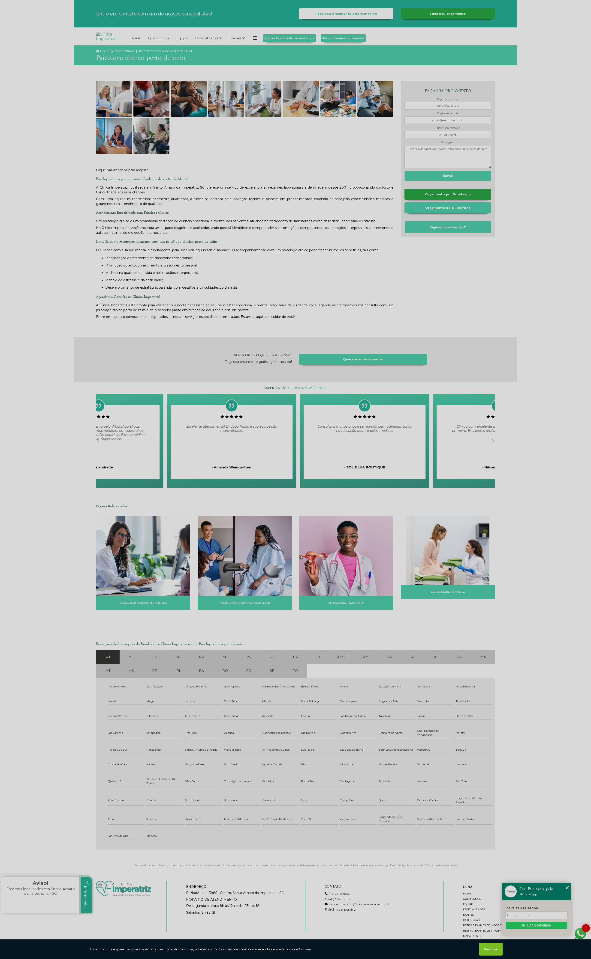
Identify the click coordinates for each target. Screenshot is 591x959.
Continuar (491, 949)
